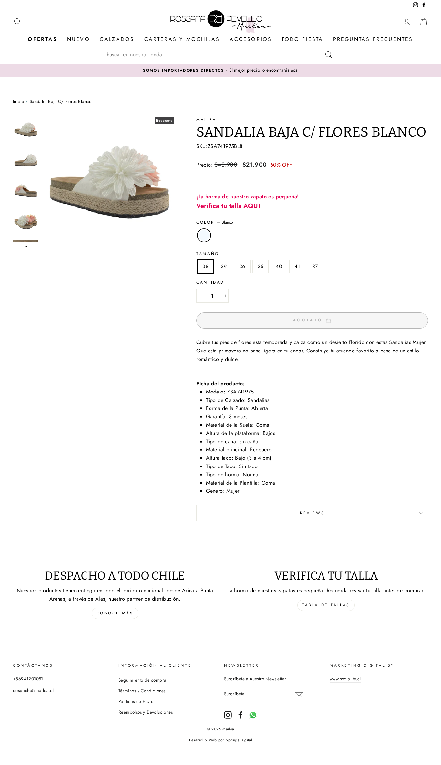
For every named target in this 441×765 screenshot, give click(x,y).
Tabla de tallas (326, 605)
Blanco (204, 235)
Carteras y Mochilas (182, 39)
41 (297, 266)
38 (205, 266)
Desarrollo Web (203, 740)
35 (261, 266)
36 (242, 266)
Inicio (18, 101)
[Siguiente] (26, 245)
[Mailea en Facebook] (240, 715)
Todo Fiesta (302, 39)
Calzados (117, 39)
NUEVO (78, 39)
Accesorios (251, 39)
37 (315, 266)
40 (279, 266)
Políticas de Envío (135, 701)
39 (224, 266)
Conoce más (115, 613)
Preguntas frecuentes (373, 39)
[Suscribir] (299, 694)
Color (214, 222)
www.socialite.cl (345, 679)
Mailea (206, 119)
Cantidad (210, 282)
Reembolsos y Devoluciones (145, 712)
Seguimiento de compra (142, 680)
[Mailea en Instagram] (228, 715)
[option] (220, 70)
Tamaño (207, 254)
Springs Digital (239, 740)
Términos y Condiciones (142, 690)
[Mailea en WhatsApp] (253, 715)
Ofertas (42, 39)
